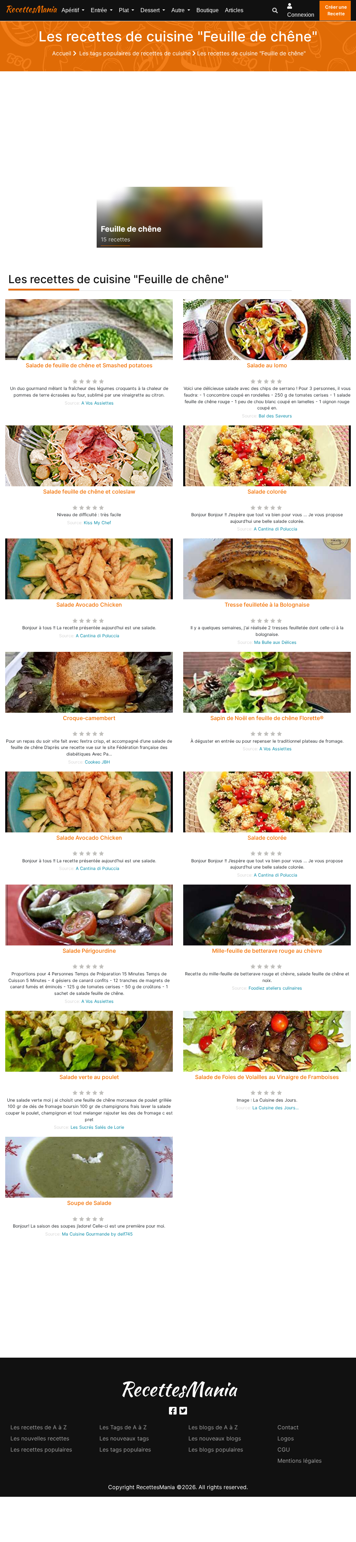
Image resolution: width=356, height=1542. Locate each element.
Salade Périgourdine (89, 950)
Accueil (62, 53)
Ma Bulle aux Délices (275, 642)
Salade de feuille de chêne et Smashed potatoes (89, 365)
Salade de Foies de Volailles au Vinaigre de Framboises (267, 1076)
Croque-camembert (89, 717)
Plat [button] (124, 10)
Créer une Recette (336, 10)
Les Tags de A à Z (123, 1427)
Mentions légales (299, 1460)
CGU (283, 1449)
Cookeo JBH (97, 762)
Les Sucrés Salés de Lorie (97, 1127)
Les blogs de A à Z (213, 1427)
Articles (234, 10)
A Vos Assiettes (97, 403)
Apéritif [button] (71, 10)
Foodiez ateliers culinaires (275, 988)
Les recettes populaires (41, 1449)
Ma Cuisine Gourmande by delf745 (97, 1234)
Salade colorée (267, 491)
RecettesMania (31, 9)
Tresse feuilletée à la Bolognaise (267, 604)
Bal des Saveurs (275, 415)
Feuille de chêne (131, 228)
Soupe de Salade (89, 1202)
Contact (288, 1427)
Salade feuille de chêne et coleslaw (89, 491)
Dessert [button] (150, 10)
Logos (285, 1438)
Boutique (207, 10)
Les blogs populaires (215, 1449)
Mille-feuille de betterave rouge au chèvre (267, 950)
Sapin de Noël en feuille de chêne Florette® (267, 717)
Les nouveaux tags (124, 1438)
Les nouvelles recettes (39, 1438)
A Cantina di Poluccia (275, 529)
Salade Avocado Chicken (89, 604)
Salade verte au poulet (89, 1076)
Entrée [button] (99, 10)
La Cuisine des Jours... (275, 1107)
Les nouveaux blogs (214, 1438)
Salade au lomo (267, 365)
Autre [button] (178, 10)
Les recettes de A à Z (38, 1427)
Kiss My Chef (97, 522)
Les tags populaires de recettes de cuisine (135, 53)
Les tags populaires (125, 1449)
